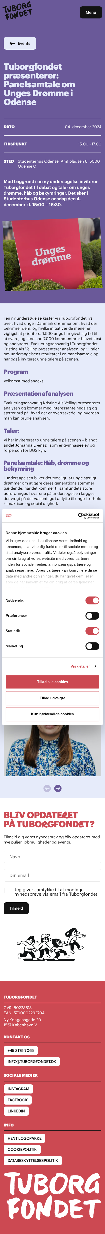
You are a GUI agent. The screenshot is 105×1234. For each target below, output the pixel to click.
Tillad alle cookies (52, 682)
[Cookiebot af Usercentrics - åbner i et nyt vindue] (78, 516)
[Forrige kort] (47, 788)
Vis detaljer (80, 666)
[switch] (92, 616)
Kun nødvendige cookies (52, 714)
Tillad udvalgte (52, 698)
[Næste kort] (58, 788)
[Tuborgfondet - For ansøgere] (18, 12)
